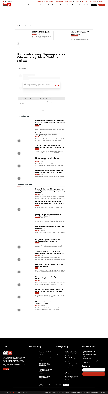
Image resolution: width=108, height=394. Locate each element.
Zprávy (34, 34)
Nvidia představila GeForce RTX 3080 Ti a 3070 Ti (44, 377)
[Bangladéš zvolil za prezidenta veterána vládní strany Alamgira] (25, 35)
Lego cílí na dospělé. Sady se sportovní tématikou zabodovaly (49, 215)
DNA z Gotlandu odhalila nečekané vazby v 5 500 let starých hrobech (44, 364)
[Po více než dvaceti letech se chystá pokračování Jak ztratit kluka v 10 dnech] (25, 206)
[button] (87, 4)
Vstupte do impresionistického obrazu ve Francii (45, 358)
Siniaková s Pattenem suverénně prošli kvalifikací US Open (49, 265)
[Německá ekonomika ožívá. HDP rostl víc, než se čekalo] (25, 231)
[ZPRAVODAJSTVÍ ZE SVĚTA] (5, 5)
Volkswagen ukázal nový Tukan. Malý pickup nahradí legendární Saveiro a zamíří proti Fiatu (71, 371)
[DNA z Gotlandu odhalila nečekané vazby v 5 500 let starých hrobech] (34, 365)
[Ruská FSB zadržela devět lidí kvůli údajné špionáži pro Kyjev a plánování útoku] (63, 35)
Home (18, 42)
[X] (96, 5)
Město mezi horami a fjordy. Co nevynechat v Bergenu (71, 377)
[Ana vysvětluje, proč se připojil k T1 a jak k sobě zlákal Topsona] (34, 371)
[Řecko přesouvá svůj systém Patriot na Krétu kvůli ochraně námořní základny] (25, 175)
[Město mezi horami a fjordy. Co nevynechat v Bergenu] (60, 377)
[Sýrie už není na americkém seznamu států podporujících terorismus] (25, 137)
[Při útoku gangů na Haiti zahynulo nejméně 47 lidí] (25, 162)
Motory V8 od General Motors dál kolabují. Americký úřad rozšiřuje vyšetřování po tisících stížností (71, 359)
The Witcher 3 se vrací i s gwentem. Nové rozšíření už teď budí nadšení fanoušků (71, 352)
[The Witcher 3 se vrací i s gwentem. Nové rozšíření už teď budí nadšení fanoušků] (60, 353)
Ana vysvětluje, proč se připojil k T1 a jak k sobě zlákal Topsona (45, 370)
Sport (37, 267)
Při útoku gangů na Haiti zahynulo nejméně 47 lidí (47, 159)
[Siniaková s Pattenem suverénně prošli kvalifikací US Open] (25, 268)
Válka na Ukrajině (74, 35)
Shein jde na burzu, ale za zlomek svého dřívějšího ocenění (49, 303)
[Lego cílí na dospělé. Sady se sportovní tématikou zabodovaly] (25, 218)
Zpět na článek (21, 65)
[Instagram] (94, 5)
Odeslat (94, 374)
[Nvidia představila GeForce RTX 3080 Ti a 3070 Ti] (34, 377)
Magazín (37, 205)
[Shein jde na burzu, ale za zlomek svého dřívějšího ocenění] (25, 306)
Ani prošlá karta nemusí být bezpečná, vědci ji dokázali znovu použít (71, 365)
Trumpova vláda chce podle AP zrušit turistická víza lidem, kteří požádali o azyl (49, 146)
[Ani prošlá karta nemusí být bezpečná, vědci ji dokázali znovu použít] (60, 365)
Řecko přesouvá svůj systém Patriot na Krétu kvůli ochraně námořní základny (49, 171)
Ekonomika (38, 217)
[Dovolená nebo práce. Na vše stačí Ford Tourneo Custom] (34, 353)
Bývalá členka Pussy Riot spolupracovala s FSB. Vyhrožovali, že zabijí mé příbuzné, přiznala (50, 122)
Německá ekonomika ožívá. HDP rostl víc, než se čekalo (49, 227)
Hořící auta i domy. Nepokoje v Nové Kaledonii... (19, 46)
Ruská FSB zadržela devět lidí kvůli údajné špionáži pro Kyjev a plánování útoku (80, 32)
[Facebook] (92, 5)
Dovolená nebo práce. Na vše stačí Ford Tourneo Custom (45, 352)
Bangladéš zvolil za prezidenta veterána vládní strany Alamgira (41, 32)
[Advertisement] (79, 76)
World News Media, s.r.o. (13, 392)
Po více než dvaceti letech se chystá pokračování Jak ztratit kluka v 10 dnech (49, 202)
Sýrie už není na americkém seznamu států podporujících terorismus (48, 134)
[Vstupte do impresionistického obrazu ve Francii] (34, 359)
